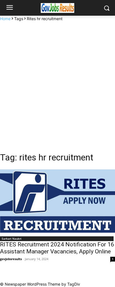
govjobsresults (11, 259)
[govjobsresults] (57, 8)
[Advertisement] (57, 82)
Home (5, 18)
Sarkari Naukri (11, 239)
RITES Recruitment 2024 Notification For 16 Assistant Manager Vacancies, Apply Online (57, 248)
